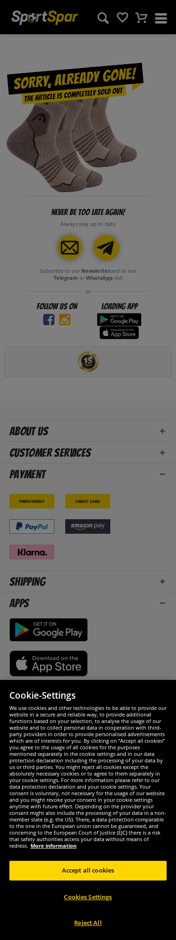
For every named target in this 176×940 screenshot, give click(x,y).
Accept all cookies (88, 870)
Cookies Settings (88, 897)
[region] (88, 810)
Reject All (87, 922)
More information (54, 845)
